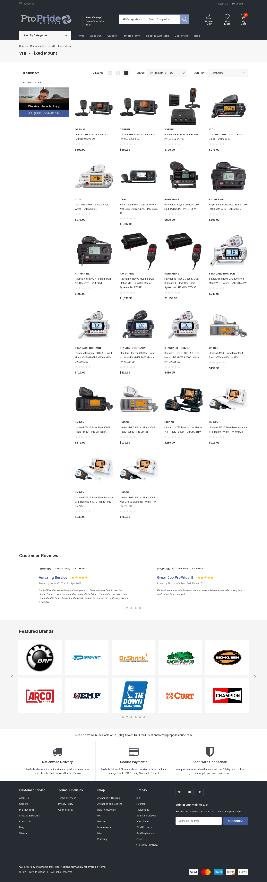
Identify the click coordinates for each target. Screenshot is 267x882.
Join (209, 24)
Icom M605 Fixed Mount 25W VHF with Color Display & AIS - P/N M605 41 (139, 209)
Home (22, 46)
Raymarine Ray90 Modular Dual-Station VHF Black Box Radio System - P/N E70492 (137, 283)
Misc (99, 833)
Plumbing (102, 839)
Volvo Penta (142, 821)
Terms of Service (67, 798)
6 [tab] (144, 717)
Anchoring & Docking (108, 798)
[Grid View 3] (118, 73)
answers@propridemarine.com (173, 735)
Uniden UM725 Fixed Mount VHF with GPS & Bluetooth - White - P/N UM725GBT (138, 502)
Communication (38, 46)
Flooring (101, 821)
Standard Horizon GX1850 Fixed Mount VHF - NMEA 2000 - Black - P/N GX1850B (137, 357)
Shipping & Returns (29, 815)
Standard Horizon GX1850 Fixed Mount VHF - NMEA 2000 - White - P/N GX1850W (182, 357)
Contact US (28, 3)
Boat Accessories (106, 809)
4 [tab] (140, 608)
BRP (99, 815)
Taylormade (142, 809)
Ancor (139, 839)
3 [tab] (136, 608)
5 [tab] (140, 717)
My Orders (237, 3)
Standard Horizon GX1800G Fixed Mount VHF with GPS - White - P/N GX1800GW (93, 357)
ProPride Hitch (27, 809)
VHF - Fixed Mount (61, 46)
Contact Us (25, 821)
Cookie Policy (65, 809)
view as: (98, 73)
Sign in (208, 21)
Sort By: (199, 73)
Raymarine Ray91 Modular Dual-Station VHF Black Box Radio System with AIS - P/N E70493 (182, 283)
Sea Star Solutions (146, 815)
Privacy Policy (65, 804)
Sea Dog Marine (145, 833)
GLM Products (144, 827)
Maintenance (104, 827)
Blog (21, 827)
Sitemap (23, 833)
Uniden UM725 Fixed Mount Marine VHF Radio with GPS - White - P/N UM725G (94, 502)
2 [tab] (131, 608)
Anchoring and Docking (109, 804)
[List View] (110, 73)
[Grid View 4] (126, 73)
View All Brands (148, 845)
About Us (24, 798)
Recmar (140, 804)
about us (223, 3)
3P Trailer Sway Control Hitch (69, 568)
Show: (140, 73)
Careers (23, 804)
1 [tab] (127, 608)
